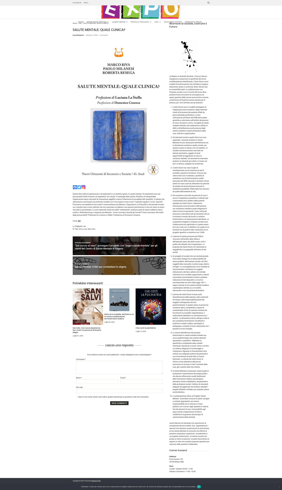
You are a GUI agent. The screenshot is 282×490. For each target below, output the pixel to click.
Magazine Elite (96, 481)
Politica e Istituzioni (140, 22)
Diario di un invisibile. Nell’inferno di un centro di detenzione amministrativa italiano (119, 316)
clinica (81, 229)
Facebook (77, 3)
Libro (85, 229)
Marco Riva (91, 229)
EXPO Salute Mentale (97, 22)
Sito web (79, 387)
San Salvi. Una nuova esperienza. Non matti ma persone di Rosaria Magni (87, 330)
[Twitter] (79, 187)
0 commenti (104, 35)
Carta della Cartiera (173, 22)
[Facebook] (75, 187)
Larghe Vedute (118, 22)
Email (86, 3)
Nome (79, 378)
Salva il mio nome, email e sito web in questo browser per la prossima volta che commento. (113, 397)
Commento (81, 359)
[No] (279, 487)
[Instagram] (83, 187)
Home (81, 22)
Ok (199, 486)
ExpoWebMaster (78, 35)
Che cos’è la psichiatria (146, 328)
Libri (156, 22)
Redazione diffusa (193, 22)
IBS (79, 221)
